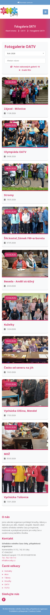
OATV (23, 31)
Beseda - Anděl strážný (19, 281)
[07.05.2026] (25, 220)
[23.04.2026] (25, 263)
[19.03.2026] (25, 349)
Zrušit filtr (26, 70)
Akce (6, 574)
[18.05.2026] (25, 176)
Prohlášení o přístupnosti (18, 611)
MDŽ (7, 454)
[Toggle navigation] (45, 11)
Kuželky (9, 324)
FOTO (6, 588)
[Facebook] (4, 599)
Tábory (7, 577)
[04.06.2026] (25, 133)
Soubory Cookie (35, 611)
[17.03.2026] (25, 392)
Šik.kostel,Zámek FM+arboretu (24, 238)
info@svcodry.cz (8, 560)
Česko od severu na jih (18, 367)
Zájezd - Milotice (15, 108)
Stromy (9, 195)
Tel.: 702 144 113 (9, 557)
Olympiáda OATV (15, 151)
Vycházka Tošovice (16, 497)
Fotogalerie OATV (37, 31)
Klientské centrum (26, 2)
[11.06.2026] (25, 90)
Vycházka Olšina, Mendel (20, 410)
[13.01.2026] (25, 479)
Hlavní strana (11, 31)
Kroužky (7, 581)
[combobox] (25, 53)
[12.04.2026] (25, 306)
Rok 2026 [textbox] (11, 53)
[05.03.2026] (25, 435)
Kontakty (8, 571)
